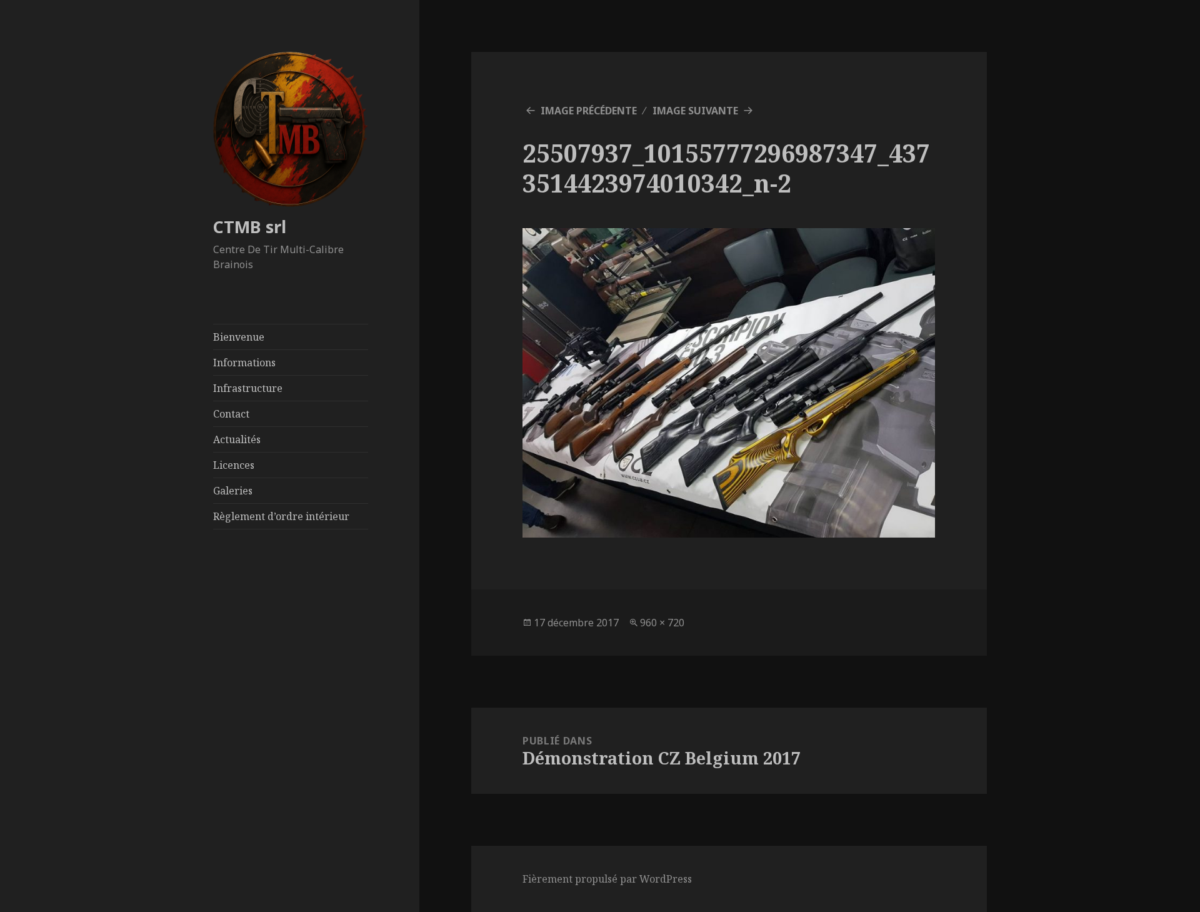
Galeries (232, 491)
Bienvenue (238, 337)
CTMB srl (249, 226)
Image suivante (695, 111)
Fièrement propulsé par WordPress (607, 879)
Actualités (237, 439)
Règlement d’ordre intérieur (281, 516)
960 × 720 (662, 622)
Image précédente (589, 111)
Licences (233, 465)
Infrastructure (247, 388)
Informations (244, 362)
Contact (231, 414)
